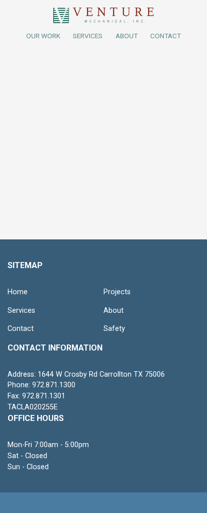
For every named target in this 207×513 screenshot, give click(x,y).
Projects (117, 292)
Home (18, 292)
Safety (114, 328)
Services (87, 36)
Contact (21, 328)
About (114, 310)
